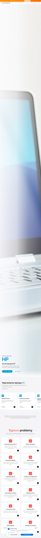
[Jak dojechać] (33, 3)
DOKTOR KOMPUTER (6, 2)
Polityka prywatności (24, 530)
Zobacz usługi (17, 371)
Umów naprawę (8, 371)
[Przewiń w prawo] (38, 413)
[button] (8, 401)
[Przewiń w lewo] (36, 413)
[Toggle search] (37, 3)
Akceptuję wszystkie (27, 534)
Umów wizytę (4, 388)
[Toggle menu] (39, 3)
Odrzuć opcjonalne (14, 534)
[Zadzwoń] (32, 3)
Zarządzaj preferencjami (11, 532)
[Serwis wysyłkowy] (35, 3)
